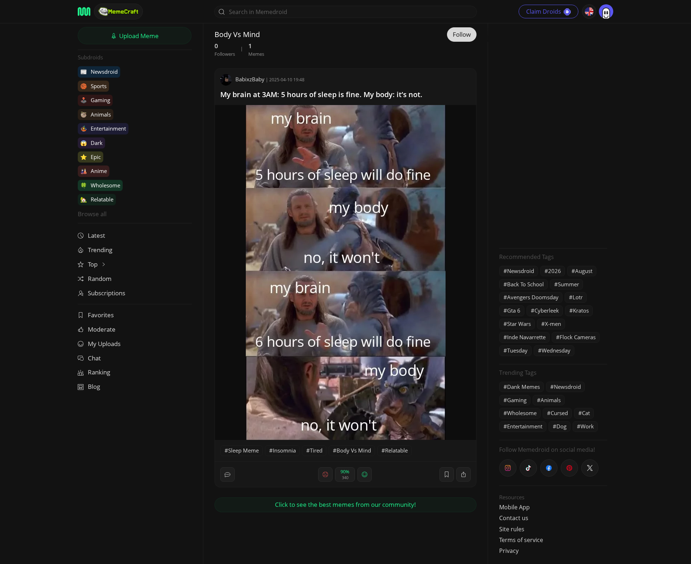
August (583, 270)
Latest (96, 235)
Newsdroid (99, 71)
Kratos (581, 310)
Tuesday (517, 350)
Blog (94, 386)
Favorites (101, 315)
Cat (586, 413)
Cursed (559, 413)
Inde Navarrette (526, 337)
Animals (95, 114)
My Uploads (104, 344)
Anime (93, 170)
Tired (316, 450)
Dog (561, 426)
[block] (463, 474)
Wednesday (556, 350)
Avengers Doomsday (533, 297)
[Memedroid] (84, 11)
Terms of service (521, 540)
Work (587, 426)
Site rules (511, 529)
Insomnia (284, 450)
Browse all (92, 214)
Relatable (96, 199)
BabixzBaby (250, 79)
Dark (91, 142)
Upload (138, 36)
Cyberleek (546, 310)
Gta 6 (513, 310)
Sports (93, 86)
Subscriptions (106, 293)
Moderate (102, 329)
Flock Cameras (578, 337)
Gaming (95, 100)
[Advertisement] (553, 135)
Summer (568, 284)
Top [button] (93, 264)
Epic (90, 156)
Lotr (578, 297)
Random (100, 278)
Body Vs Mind (354, 450)
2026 (554, 270)
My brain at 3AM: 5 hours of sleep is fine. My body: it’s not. (321, 94)
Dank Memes (523, 386)
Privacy (509, 551)
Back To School (525, 284)
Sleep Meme (243, 450)
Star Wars (519, 323)
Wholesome (100, 185)
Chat (94, 358)
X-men (553, 323)
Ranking (99, 372)
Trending (100, 250)
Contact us (513, 518)
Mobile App (514, 507)
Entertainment (103, 128)
